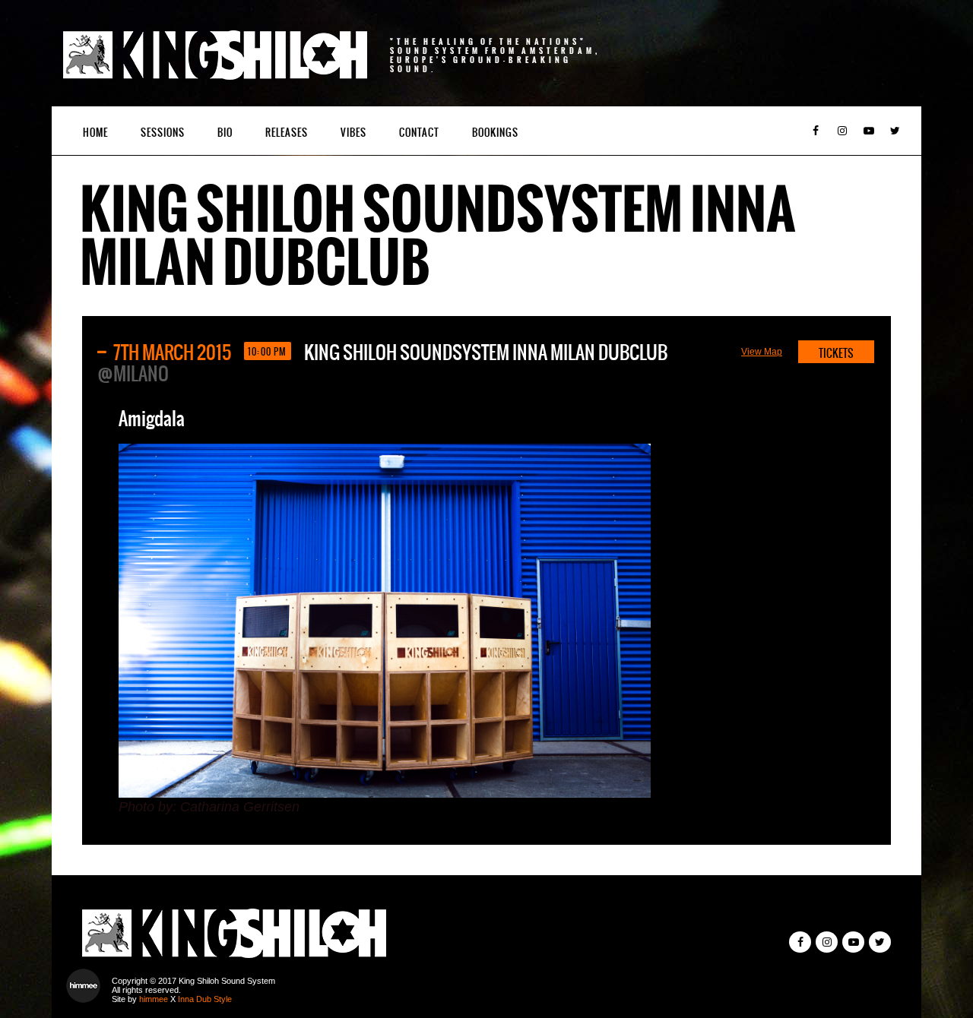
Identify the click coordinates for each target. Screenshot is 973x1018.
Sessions (163, 132)
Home (95, 132)
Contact (419, 132)
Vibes (353, 132)
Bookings (495, 132)
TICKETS (836, 353)
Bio (225, 132)
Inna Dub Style (205, 999)
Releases (286, 132)
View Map (761, 351)
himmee (153, 999)
